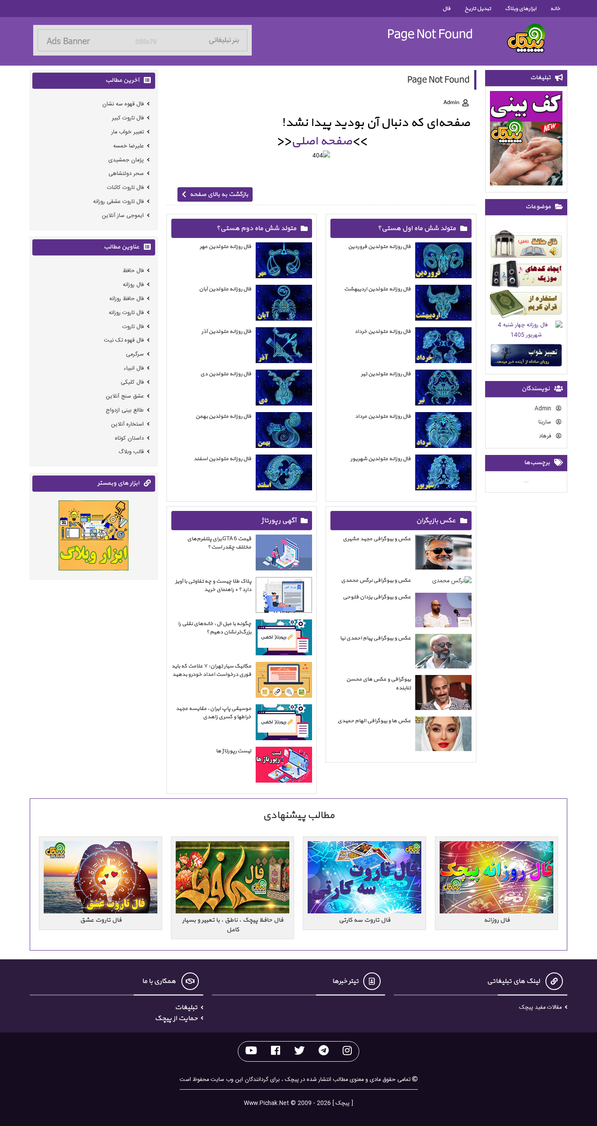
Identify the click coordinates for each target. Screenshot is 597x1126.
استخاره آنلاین (127, 424)
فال (446, 8)
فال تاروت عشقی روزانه (118, 201)
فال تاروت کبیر (128, 118)
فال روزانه (133, 285)
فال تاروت (133, 326)
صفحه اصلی (321, 141)
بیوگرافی (402, 520)
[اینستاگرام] (347, 1051)
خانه (555, 8)
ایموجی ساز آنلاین (123, 215)
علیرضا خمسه (128, 146)
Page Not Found (430, 34)
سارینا (545, 422)
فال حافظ (133, 271)
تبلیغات (186, 1007)
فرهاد (546, 436)
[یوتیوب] (251, 1051)
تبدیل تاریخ (478, 8)
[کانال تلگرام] (324, 1051)
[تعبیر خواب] (526, 356)
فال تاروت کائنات (125, 187)
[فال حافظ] (526, 245)
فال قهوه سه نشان (123, 104)
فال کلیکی (132, 382)
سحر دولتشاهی (126, 173)
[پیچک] (526, 38)
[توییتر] (299, 1051)
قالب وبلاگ (131, 452)
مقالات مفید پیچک (540, 1007)
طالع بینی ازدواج (125, 410)
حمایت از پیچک (176, 1018)
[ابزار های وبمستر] (93, 537)
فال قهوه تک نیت (124, 340)
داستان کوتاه (129, 438)
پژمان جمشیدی (126, 159)
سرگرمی (135, 354)
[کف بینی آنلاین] (526, 139)
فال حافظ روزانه (126, 299)
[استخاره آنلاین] (526, 305)
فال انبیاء (134, 368)
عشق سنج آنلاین (125, 396)
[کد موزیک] (526, 275)
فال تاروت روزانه (126, 312)
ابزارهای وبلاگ (520, 8)
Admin (544, 408)
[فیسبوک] (275, 1051)
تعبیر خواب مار (127, 132)
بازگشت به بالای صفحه (219, 194)
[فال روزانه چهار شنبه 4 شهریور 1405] (526, 331)
